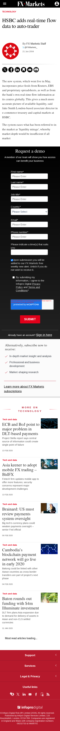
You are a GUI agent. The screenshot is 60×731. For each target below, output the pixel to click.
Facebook (36, 694)
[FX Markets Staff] (10, 51)
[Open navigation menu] (3, 4)
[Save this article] (23, 69)
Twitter (18, 694)
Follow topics (12, 694)
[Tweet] (5, 69)
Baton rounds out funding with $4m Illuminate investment (20, 603)
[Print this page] (36, 69)
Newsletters (30, 694)
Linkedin (24, 694)
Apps (42, 694)
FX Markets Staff (36, 43)
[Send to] (29, 69)
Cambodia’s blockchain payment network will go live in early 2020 (19, 556)
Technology (9, 12)
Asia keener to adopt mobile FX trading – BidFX (19, 469)
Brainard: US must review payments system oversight (18, 513)
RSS (48, 694)
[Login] (57, 3)
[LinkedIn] (17, 69)
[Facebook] (11, 69)
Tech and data (9, 419)
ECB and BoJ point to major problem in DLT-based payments (21, 429)
